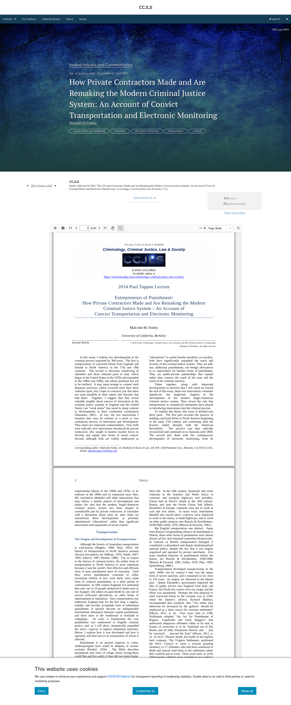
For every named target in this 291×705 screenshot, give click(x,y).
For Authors (29, 19)
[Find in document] (238, 228)
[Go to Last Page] (105, 227)
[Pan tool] (112, 228)
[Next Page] (99, 227)
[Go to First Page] (70, 227)
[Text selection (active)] (120, 228)
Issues (83, 19)
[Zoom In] (204, 228)
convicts (197, 131)
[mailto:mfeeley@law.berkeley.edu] (102, 450)
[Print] (63, 228)
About (69, 19)
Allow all (248, 690)
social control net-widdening (89, 131)
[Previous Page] (76, 227)
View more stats (234, 213)
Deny (43, 690)
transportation (175, 131)
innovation (120, 131)
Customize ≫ (147, 690)
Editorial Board (51, 19)
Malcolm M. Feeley (83, 123)
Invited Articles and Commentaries (100, 65)
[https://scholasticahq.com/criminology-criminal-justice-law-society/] (145, 276)
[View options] (55, 228)
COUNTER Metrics (119, 676)
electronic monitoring (147, 131)
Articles (7, 19)
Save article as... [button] (144, 197)
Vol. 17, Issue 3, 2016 (82, 73)
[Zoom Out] (200, 228)
